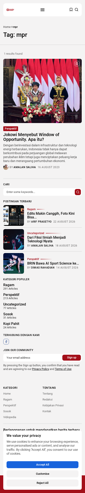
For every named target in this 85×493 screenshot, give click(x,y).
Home (6, 27)
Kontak (46, 411)
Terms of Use (63, 369)
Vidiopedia (9, 417)
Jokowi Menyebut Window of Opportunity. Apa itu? (31, 137)
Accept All (42, 464)
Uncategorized (35, 233)
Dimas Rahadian (42, 267)
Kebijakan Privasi (53, 405)
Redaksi (47, 399)
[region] (42, 460)
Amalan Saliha (25, 167)
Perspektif (11, 128)
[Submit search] (78, 192)
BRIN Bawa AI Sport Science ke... (53, 263)
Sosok (7, 411)
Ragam (31, 209)
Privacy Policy (40, 369)
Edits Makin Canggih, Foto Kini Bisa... (51, 215)
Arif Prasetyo (41, 221)
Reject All (42, 483)
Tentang (47, 393)
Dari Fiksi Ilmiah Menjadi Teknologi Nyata (46, 239)
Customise (42, 473)
